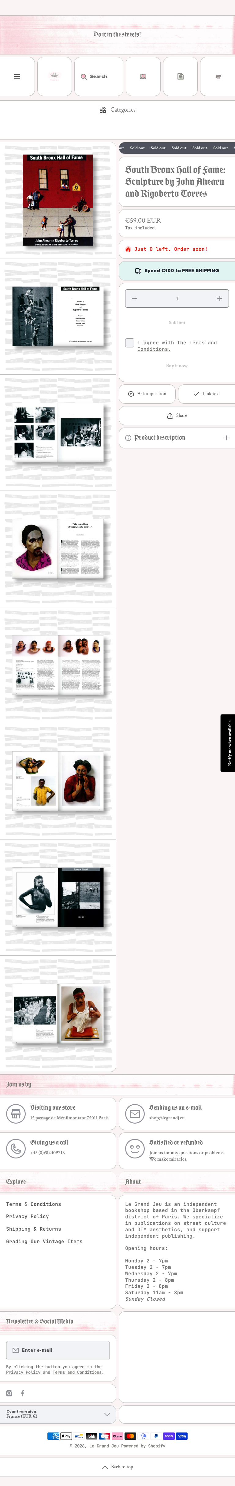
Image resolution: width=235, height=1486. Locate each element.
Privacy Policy (27, 1216)
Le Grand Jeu (104, 1446)
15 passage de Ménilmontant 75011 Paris (69, 1118)
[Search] (80, 76)
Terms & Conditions (33, 1204)
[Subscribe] (101, 1350)
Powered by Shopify (143, 1446)
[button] (217, 76)
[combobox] (98, 76)
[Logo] (54, 76)
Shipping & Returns (33, 1229)
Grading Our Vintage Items (44, 1241)
